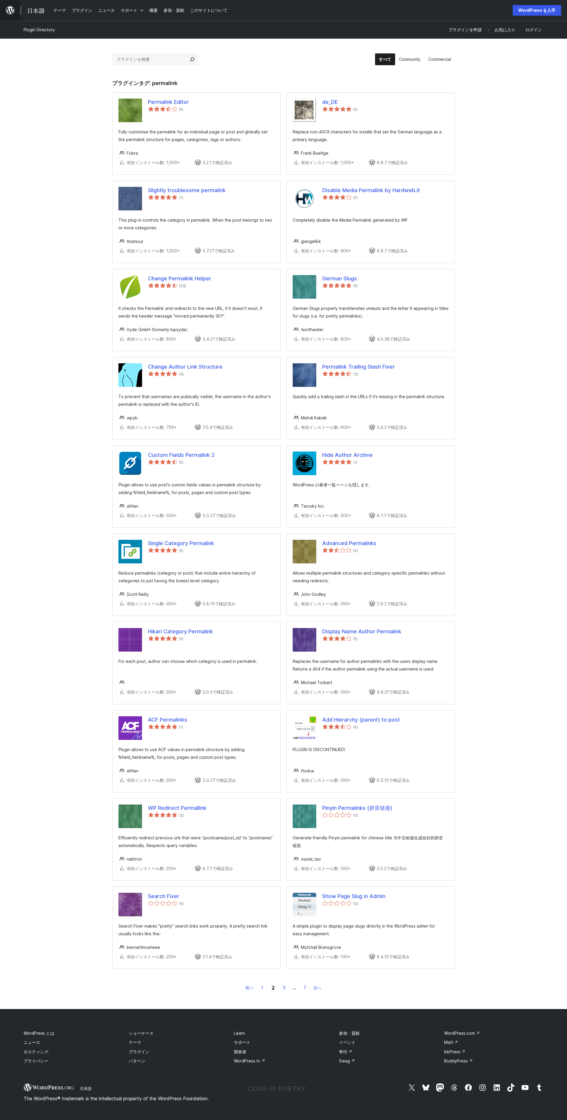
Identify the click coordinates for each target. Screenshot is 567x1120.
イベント (347, 1042)
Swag (347, 1060)
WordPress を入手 (536, 10)
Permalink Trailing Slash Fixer (358, 367)
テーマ (135, 1042)
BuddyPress (458, 1060)
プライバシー (36, 1060)
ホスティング (36, 1051)
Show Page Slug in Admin (353, 896)
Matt (451, 1042)
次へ (317, 987)
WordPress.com (462, 1033)
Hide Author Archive (347, 455)
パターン (137, 1060)
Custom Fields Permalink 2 (181, 455)
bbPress (454, 1051)
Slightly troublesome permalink (187, 190)
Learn (239, 1033)
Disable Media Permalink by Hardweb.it (371, 190)
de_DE (330, 102)
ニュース (32, 1042)
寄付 (345, 1051)
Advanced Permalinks (349, 543)
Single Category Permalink (181, 543)
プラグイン (139, 1051)
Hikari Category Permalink (180, 631)
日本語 (86, 1088)
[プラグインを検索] (192, 59)
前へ (249, 987)
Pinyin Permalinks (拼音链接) (357, 808)
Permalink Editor (168, 102)
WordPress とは (39, 1033)
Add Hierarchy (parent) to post (361, 720)
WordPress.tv (249, 1060)
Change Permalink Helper (179, 278)
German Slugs (339, 278)
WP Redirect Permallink (177, 808)
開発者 (240, 1051)
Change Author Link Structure (185, 367)
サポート (242, 1042)
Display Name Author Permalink (361, 631)
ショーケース (141, 1033)
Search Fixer (163, 896)
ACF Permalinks (167, 720)
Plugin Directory (39, 29)
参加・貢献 (349, 1033)
